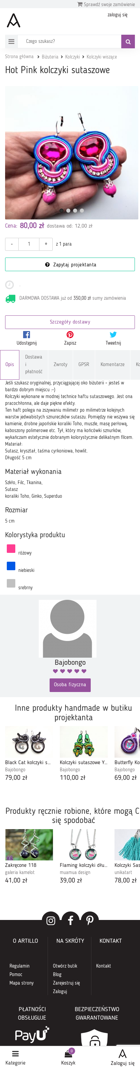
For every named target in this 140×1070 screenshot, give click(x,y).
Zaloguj (60, 991)
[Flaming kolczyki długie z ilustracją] (84, 844)
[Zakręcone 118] (29, 844)
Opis (9, 364)
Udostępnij (27, 343)
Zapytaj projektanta (74, 265)
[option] (29, 754)
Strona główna (19, 56)
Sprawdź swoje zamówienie (109, 4)
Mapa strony (22, 983)
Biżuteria (50, 57)
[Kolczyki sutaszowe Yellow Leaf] (84, 741)
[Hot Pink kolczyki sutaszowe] (71, 152)
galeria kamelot (20, 872)
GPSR (83, 364)
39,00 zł (71, 880)
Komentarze (113, 364)
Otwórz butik (65, 966)
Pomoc (16, 974)
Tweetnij (113, 343)
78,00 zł (126, 880)
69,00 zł (126, 778)
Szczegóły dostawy (70, 322)
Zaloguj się (123, 1063)
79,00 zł (16, 778)
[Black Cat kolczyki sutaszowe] (29, 741)
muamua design (75, 872)
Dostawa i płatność (33, 365)
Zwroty (60, 364)
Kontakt (103, 966)
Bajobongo (15, 770)
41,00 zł (16, 880)
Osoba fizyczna (70, 685)
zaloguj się (117, 15)
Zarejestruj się (66, 983)
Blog (57, 974)
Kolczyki (72, 57)
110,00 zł (73, 778)
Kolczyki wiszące (102, 57)
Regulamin (20, 966)
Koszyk (68, 1063)
